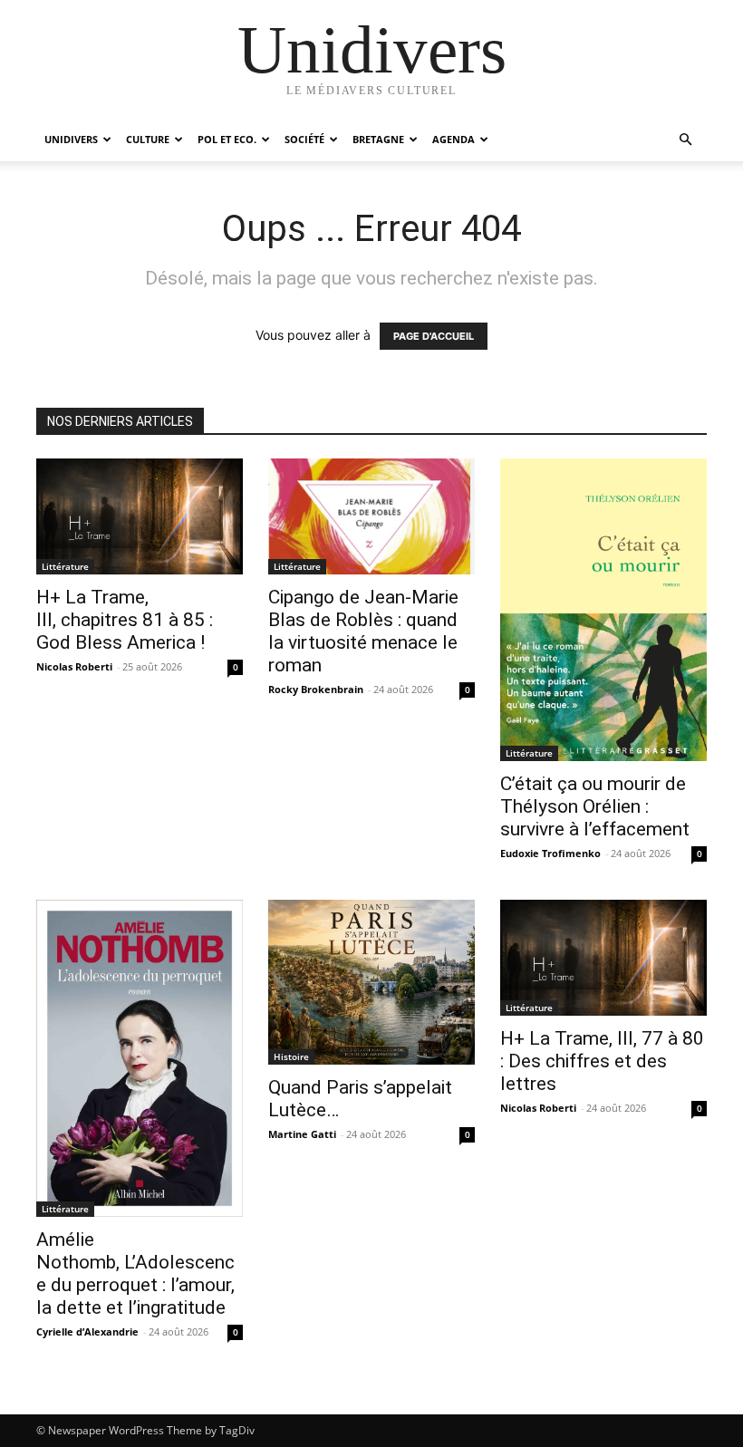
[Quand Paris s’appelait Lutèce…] (371, 982)
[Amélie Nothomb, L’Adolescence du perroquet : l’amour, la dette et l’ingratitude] (139, 1059)
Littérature (65, 566)
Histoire (291, 1056)
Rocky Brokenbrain (315, 689)
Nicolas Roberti (74, 666)
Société (304, 139)
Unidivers (71, 139)
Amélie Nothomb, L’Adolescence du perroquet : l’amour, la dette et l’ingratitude (135, 1273)
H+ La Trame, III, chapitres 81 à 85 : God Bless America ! (124, 619)
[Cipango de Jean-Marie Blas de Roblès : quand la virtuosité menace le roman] (371, 516)
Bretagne (378, 139)
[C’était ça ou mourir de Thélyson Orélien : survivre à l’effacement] (603, 609)
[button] (685, 140)
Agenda (453, 139)
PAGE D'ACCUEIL (433, 336)
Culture (147, 139)
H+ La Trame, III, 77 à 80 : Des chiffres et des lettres (602, 1061)
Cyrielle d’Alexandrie (87, 1331)
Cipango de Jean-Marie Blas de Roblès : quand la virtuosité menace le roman (363, 631)
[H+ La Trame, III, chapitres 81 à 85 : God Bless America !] (139, 516)
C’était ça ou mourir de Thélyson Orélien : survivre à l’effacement (595, 806)
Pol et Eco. (227, 139)
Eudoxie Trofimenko (550, 853)
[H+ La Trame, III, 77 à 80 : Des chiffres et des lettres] (603, 958)
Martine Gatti (302, 1134)
